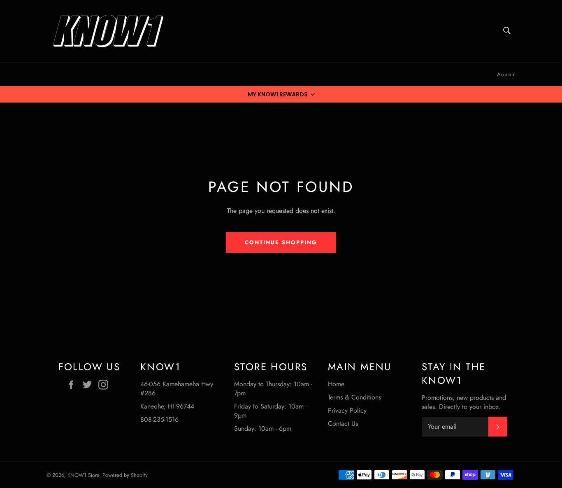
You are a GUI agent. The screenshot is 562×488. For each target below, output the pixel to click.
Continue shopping (281, 242)
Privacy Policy (347, 410)
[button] (281, 94)
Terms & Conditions (354, 397)
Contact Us (343, 423)
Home (336, 384)
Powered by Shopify (125, 475)
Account (506, 74)
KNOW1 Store (83, 475)
